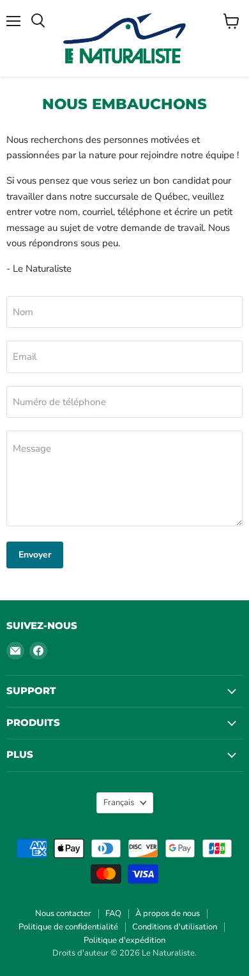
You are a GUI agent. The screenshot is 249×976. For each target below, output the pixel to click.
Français (118, 802)
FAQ (113, 913)
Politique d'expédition (124, 940)
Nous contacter (63, 913)
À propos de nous (167, 913)
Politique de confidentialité (68, 927)
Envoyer (35, 555)
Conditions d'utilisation (174, 927)
